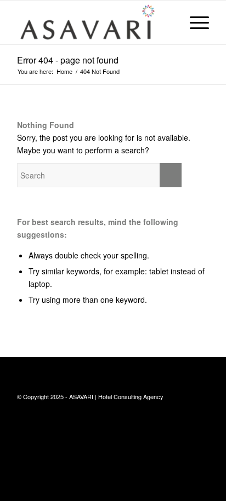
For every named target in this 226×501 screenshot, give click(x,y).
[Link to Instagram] (201, 396)
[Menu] (194, 22)
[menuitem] (194, 22)
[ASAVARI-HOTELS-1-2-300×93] (94, 22)
